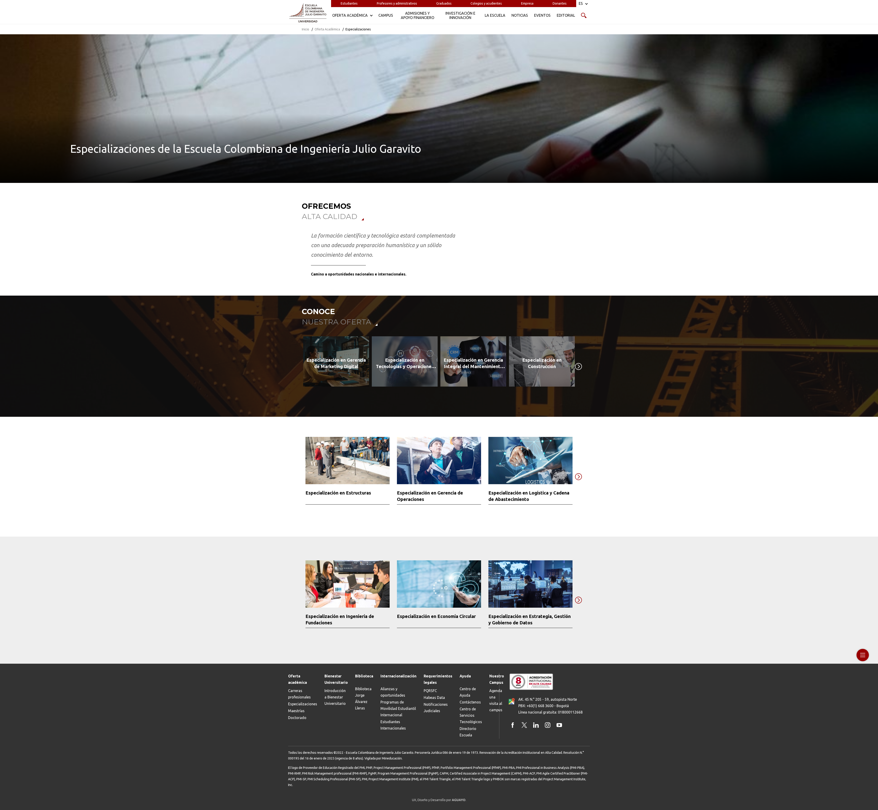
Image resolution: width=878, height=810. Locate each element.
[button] (433, 395)
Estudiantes (349, 3)
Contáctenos (470, 702)
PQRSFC (430, 691)
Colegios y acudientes (486, 3)
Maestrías (296, 711)
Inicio (305, 29)
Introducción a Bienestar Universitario (335, 697)
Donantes (560, 3)
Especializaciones (302, 704)
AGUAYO (459, 800)
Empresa (527, 3)
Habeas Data (434, 697)
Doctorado (297, 718)
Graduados (444, 3)
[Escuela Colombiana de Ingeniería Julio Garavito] (307, 13)
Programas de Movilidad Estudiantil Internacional (398, 708)
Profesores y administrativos (397, 3)
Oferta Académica (327, 29)
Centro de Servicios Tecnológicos (471, 715)
